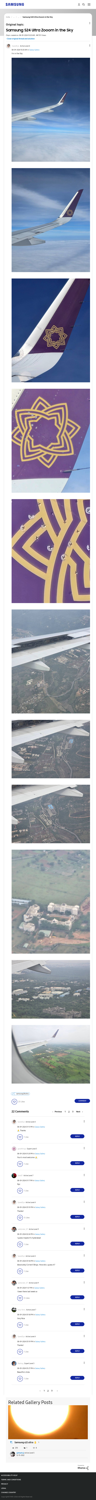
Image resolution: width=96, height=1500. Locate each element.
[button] (86, 45)
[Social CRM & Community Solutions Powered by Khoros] (83, 1467)
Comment (82, 1101)
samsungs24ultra (22, 1094)
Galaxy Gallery (34, 50)
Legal (3, 1488)
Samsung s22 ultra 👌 (26, 1442)
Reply (77, 1136)
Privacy (4, 1484)
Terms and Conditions (11, 1480)
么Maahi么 (20, 1453)
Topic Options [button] (86, 23)
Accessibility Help (9, 1475)
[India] (15, 4)
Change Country (8, 1492)
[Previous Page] (39, 1390)
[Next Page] (56, 1390)
